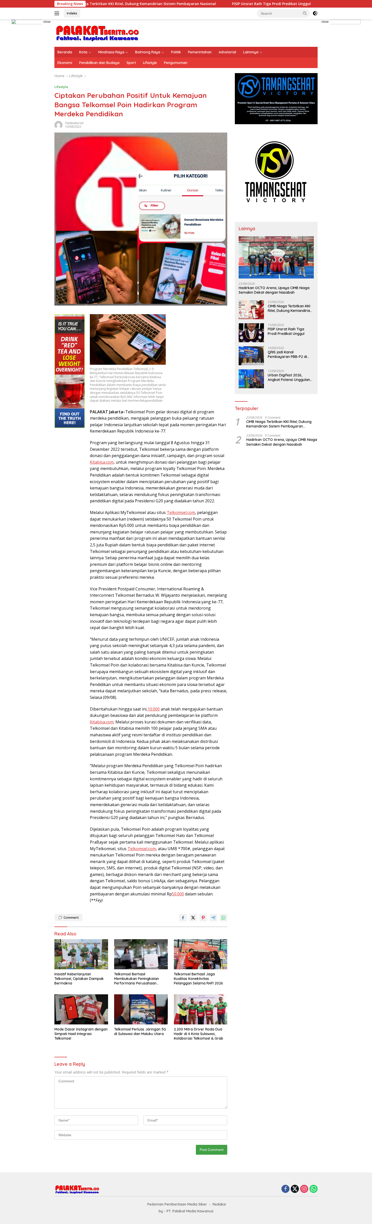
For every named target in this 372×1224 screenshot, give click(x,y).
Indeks (72, 13)
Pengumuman (175, 62)
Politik (176, 52)
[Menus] (57, 13)
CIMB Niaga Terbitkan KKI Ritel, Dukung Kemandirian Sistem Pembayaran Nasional (98, 4)
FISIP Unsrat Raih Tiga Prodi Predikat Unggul (227, 4)
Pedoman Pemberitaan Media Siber (177, 1204)
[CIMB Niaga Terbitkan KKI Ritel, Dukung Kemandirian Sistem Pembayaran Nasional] (251, 309)
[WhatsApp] (313, 1189)
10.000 (154, 709)
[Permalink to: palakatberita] (58, 124)
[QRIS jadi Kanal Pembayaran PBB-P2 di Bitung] (251, 355)
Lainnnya (250, 52)
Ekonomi (64, 62)
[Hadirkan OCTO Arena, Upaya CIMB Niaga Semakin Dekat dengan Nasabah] (276, 257)
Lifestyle (150, 62)
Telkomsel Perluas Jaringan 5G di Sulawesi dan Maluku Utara (140, 1031)
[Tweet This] (193, 917)
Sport (131, 62)
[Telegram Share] (213, 917)
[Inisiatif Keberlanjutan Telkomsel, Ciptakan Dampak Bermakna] (81, 954)
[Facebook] (285, 1189)
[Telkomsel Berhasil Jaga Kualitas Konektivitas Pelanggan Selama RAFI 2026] (201, 954)
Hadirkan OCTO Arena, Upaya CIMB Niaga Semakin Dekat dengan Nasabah (274, 290)
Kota (83, 52)
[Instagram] (304, 1189)
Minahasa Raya (111, 52)
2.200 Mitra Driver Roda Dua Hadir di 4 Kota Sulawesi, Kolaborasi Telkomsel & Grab (198, 1034)
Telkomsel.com (181, 512)
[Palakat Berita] (97, 32)
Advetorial (227, 52)
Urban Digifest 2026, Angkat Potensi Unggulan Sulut (289, 377)
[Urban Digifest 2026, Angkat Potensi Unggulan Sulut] (251, 378)
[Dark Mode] (315, 13)
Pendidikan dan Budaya (99, 62)
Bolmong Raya (147, 52)
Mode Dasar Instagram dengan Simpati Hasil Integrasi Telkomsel (81, 1034)
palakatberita (74, 123)
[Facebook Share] (183, 917)
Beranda (64, 52)
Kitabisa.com (102, 462)
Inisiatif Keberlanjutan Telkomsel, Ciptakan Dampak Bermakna (79, 978)
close (47, 22)
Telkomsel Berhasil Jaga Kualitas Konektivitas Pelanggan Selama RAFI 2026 (198, 978)
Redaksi (219, 1204)
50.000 (178, 894)
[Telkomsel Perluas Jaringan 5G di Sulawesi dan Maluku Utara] (141, 1009)
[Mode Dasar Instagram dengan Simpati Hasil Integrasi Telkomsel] (81, 1009)
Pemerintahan (200, 52)
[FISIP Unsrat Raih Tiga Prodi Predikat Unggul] (251, 332)
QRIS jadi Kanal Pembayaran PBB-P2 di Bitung (287, 354)
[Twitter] (295, 1189)
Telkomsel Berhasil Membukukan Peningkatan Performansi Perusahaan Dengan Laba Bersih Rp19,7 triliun (137, 979)
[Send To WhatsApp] (223, 917)
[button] (305, 13)
